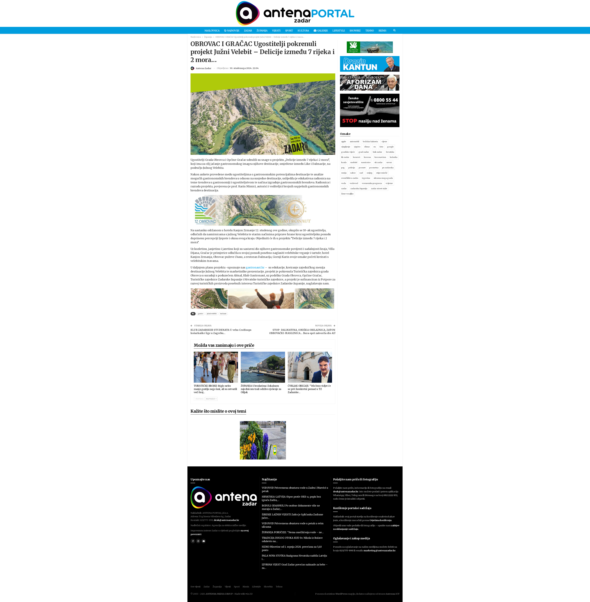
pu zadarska (387, 167)
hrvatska (390, 152)
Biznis (382, 30)
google (390, 147)
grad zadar (364, 152)
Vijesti (276, 30)
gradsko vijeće (348, 152)
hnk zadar (377, 152)
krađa (343, 162)
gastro (200, 314)
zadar (344, 188)
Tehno (369, 30)
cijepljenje (345, 147)
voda (343, 183)
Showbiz (355, 30)
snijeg (369, 173)
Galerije (322, 30)
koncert (356, 157)
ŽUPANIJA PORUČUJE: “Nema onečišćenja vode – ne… (293, 532)
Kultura (303, 30)
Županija (262, 30)
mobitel (353, 162)
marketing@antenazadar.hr (379, 550)
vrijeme (389, 183)
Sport (289, 30)
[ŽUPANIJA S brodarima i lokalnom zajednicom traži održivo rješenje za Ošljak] (263, 367)
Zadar (248, 30)
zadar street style (379, 188)
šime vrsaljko (347, 194)
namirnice (366, 162)
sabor (353, 173)
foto (381, 147)
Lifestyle (338, 30)
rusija (343, 173)
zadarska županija (358, 188)
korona (367, 157)
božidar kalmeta (370, 141)
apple (343, 141)
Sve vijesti (196, 586)
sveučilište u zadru (349, 178)
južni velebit (211, 314)
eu (375, 147)
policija (351, 167)
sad (361, 173)
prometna (373, 167)
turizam (223, 314)
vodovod (354, 183)
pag (343, 167)
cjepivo (357, 147)
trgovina (366, 178)
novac (389, 162)
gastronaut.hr (255, 267)
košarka (393, 157)
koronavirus (380, 157)
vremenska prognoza (372, 183)
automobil (354, 141)
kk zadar (345, 157)
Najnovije (233, 30)
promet (362, 167)
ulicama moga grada (383, 178)
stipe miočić (381, 173)
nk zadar (378, 162)
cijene (384, 141)
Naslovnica (212, 30)
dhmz (367, 147)
